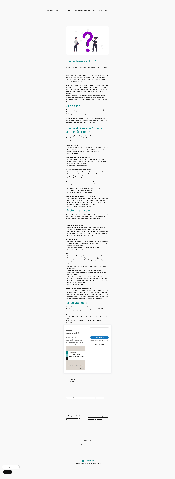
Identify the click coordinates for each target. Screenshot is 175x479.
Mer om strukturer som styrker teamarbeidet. (80, 192)
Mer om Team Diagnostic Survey (77, 249)
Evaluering (69, 67)
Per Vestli (78, 65)
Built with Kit (99, 345)
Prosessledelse (83, 67)
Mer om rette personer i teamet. (76, 178)
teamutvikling (76, 69)
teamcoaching (90, 397)
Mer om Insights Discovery (75, 284)
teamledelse (69, 69)
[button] (75, 358)
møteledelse (76, 67)
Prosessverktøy (91, 67)
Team (105, 67)
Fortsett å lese (87, 476)
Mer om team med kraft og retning (77, 165)
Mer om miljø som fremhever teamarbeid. (79, 206)
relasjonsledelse (99, 67)
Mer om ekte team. (73, 153)
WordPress (91, 444)
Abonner (8, 472)
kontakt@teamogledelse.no (83, 311)
